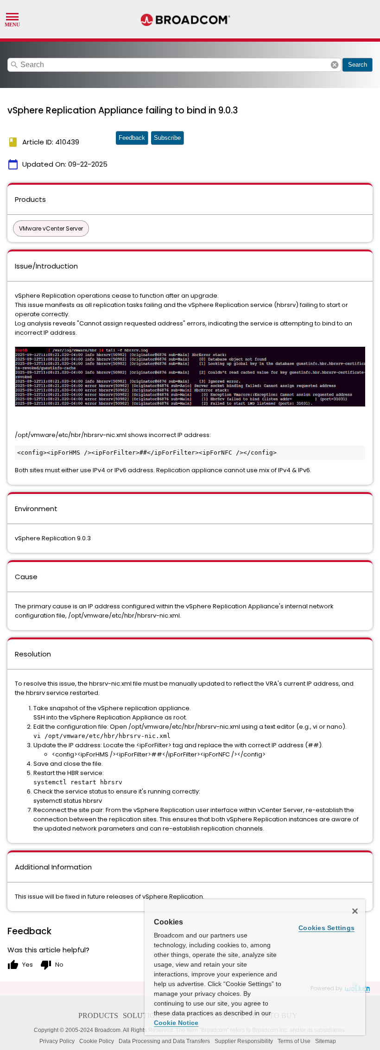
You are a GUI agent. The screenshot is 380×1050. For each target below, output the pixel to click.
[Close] (355, 911)
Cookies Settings (326, 927)
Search (357, 64)
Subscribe (167, 137)
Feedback (132, 137)
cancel (334, 64)
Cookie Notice (176, 1022)
